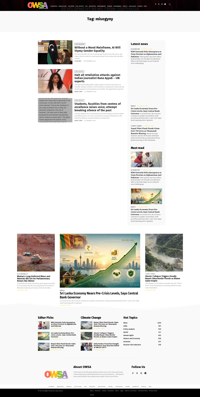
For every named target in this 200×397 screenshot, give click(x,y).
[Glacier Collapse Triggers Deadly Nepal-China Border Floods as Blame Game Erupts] (164, 252)
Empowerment (79, 44)
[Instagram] (162, 4)
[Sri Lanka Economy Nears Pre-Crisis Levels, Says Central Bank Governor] (146, 196)
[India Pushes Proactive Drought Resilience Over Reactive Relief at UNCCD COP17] (86, 347)
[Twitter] (159, 4)
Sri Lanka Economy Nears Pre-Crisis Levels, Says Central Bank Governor (145, 111)
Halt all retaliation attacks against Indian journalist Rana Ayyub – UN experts (97, 78)
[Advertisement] (146, 83)
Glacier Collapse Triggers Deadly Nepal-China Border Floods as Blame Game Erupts (162, 278)
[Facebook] (156, 4)
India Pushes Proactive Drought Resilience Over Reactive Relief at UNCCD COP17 (106, 345)
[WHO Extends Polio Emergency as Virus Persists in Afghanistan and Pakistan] (146, 159)
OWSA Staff (78, 91)
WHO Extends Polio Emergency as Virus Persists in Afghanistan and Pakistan (146, 54)
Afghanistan (135, 49)
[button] (169, 4)
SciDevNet (78, 61)
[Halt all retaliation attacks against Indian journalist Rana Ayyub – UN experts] (55, 81)
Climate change (136, 126)
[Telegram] (165, 4)
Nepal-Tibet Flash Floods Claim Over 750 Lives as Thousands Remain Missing (145, 130)
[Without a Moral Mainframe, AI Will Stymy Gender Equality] (55, 52)
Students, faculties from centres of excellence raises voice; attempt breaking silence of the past (97, 107)
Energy (133, 106)
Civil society (79, 71)
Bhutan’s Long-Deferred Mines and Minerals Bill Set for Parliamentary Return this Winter (33, 278)
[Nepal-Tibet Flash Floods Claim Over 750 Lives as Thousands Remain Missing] (43, 347)
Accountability (22, 274)
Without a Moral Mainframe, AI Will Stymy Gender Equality (97, 49)
